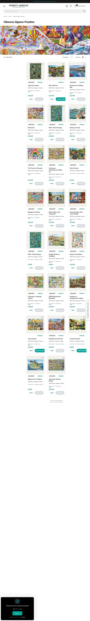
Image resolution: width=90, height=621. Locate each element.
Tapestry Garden (33, 85)
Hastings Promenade (56, 338)
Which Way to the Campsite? (54, 213)
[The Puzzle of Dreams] (35, 154)
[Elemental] (35, 113)
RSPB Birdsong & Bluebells (55, 297)
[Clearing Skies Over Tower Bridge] (77, 198)
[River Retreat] (56, 71)
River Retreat (53, 85)
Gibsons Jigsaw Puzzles (19, 16)
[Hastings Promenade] (56, 324)
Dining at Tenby (75, 127)
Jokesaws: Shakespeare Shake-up (56, 169)
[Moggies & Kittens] (35, 198)
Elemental (31, 127)
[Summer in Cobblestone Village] (77, 282)
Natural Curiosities (76, 254)
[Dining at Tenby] (77, 113)
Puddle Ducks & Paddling (54, 255)
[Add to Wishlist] (42, 64)
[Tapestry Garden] (35, 71)
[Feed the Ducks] (77, 324)
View (31, 99)
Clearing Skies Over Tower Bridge (76, 213)
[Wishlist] (71, 6)
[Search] (84, 11)
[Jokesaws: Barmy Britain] (56, 365)
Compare (65, 57)
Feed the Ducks (75, 338)
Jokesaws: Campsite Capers (35, 297)
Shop (10, 16)
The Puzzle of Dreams (35, 168)
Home (5, 16)
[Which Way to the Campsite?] (56, 198)
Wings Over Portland (35, 379)
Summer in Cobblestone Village (76, 297)
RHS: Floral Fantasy (55, 127)
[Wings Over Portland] (35, 365)
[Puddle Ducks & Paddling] (56, 240)
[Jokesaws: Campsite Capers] (35, 282)
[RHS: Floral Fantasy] (56, 113)
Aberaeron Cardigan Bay (76, 86)
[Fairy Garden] (35, 324)
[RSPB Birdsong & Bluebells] (56, 282)
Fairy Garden (32, 338)
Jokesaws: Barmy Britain (55, 380)
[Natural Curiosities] (77, 240)
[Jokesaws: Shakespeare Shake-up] (56, 154)
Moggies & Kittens (34, 212)
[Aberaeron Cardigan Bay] (77, 71)
